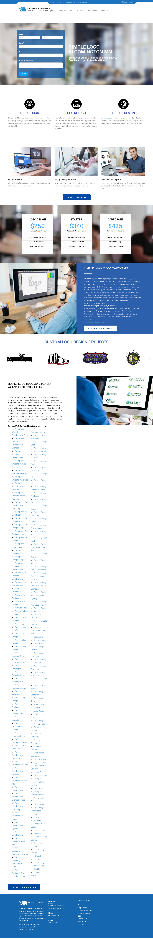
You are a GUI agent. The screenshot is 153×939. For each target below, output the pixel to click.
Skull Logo (38, 869)
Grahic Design (39, 704)
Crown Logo (39, 817)
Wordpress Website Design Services (18, 486)
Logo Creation (40, 762)
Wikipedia (88, 319)
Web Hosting (39, 804)
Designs (37, 708)
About (80, 905)
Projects (80, 10)
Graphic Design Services (86, 910)
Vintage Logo (39, 866)
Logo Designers (40, 759)
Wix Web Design (21, 608)
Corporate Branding (84, 913)
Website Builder (40, 775)
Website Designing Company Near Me (20, 851)
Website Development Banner (17, 816)
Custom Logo (39, 862)
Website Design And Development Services (39, 576)
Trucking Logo (40, 830)
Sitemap (81, 924)
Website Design (40, 659)
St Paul (30, 927)
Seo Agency (39, 637)
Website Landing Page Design (18, 726)
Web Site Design (41, 724)
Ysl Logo (37, 859)
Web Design (39, 643)
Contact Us (105, 10)
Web (71, 10)
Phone (24, 43)
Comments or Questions (26, 61)
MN (34, 927)
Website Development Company (17, 806)
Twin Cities (36, 924)
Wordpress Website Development (18, 454)
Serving (26, 924)
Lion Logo (38, 814)
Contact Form (92, 10)
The (31, 924)
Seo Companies (40, 640)
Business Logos (40, 820)
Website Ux (19, 624)
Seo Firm (37, 663)
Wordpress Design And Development (18, 566)
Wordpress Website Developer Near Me (20, 464)
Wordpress (38, 778)
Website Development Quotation (17, 755)
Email (23, 52)
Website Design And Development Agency (39, 595)
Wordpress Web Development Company (20, 505)
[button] (77, 197)
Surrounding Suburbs (26, 929)
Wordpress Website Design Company (18, 496)
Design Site (38, 772)
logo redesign (108, 118)
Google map (99, 322)
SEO (79, 916)
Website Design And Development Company (39, 585)
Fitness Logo (39, 856)
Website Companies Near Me (38, 630)
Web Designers (40, 788)
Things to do (88, 322)
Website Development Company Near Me (20, 796)
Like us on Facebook (127, 2)
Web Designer (40, 720)
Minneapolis (23, 927)
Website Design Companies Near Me (39, 547)
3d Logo (37, 833)
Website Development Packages (17, 771)
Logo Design (39, 711)
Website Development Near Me (20, 780)
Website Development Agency (17, 825)
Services (62, 10)
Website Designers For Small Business (18, 873)
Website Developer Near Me (19, 841)
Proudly (21, 924)
